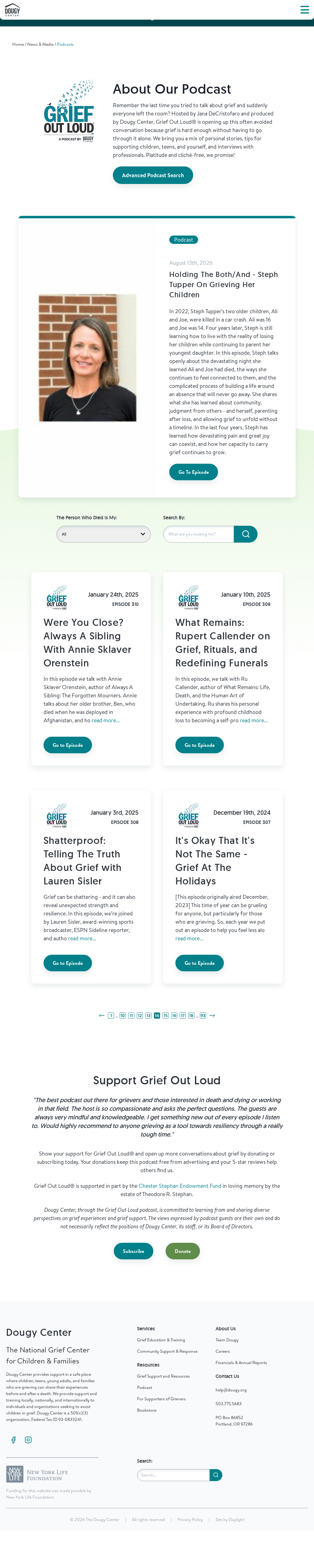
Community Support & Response (167, 1351)
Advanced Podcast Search (153, 175)
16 (174, 1015)
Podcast (144, 1387)
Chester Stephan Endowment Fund (180, 1186)
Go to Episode (68, 745)
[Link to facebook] (13, 1440)
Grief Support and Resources (163, 1376)
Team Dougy (227, 1340)
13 (149, 1015)
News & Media (40, 44)
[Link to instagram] (28, 1440)
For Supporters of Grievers (161, 1399)
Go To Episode (193, 472)
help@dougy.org (231, 1390)
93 (203, 1015)
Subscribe (133, 1251)
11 (131, 1015)
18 (191, 1015)
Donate (183, 1251)
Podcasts (65, 44)
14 (157, 1015)
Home (18, 44)
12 (140, 1015)
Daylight (236, 1519)
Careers (223, 1351)
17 (183, 1015)
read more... (106, 720)
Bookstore (146, 1410)
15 (166, 1015)
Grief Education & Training (161, 1340)
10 (123, 1015)
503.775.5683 (229, 1404)
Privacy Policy (190, 1519)
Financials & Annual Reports (241, 1362)
